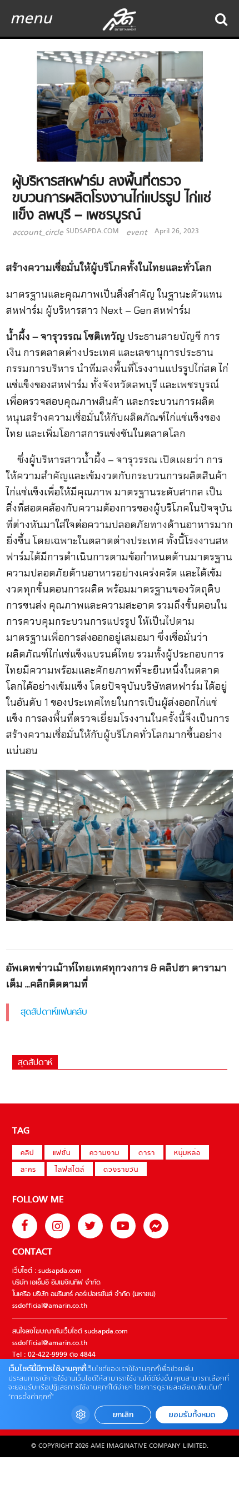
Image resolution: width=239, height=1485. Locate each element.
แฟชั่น (62, 1153)
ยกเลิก (122, 1415)
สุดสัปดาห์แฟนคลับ (54, 1012)
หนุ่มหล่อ (187, 1153)
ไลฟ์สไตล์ (69, 1170)
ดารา (146, 1153)
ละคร (28, 1170)
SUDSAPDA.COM (92, 231)
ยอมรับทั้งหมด (191, 1415)
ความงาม (104, 1153)
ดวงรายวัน (120, 1170)
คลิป (27, 1153)
